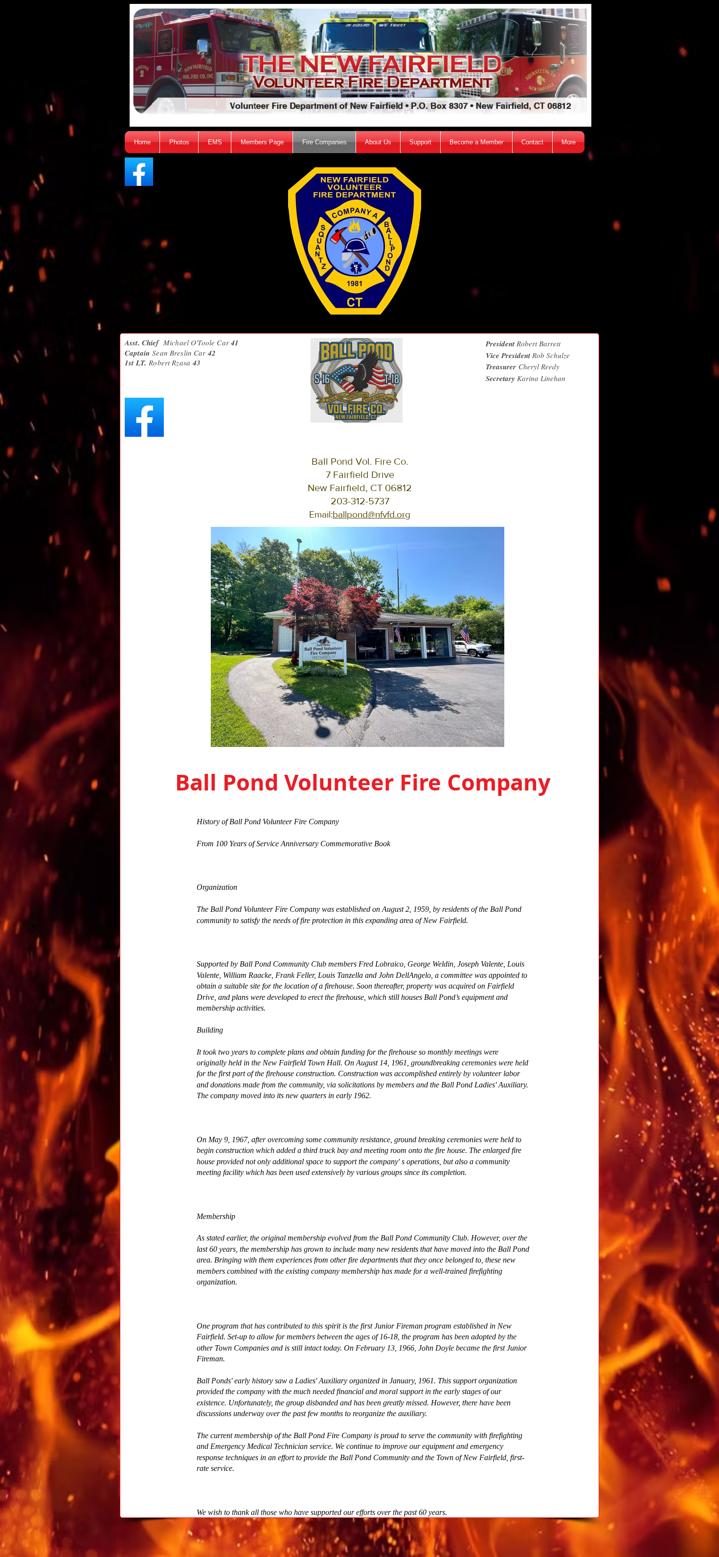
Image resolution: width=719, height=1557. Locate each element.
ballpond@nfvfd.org (371, 514)
